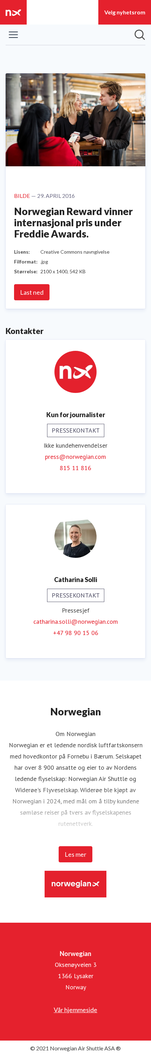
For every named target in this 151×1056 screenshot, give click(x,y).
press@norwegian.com (75, 457)
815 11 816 (75, 468)
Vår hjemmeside (75, 1010)
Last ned (32, 292)
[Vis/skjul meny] (13, 35)
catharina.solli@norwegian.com (75, 621)
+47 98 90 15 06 (75, 633)
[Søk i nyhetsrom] (139, 34)
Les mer (75, 854)
